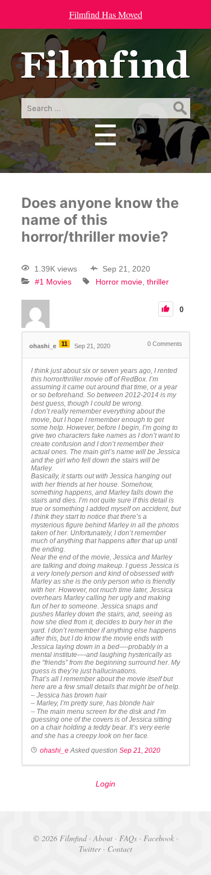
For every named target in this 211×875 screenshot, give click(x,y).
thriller (158, 281)
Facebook (158, 838)
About (103, 838)
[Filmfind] (105, 70)
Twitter (90, 848)
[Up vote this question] (165, 309)
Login (105, 783)
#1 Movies (53, 281)
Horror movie (119, 281)
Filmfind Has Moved (105, 14)
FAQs (128, 838)
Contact (119, 848)
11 (64, 343)
